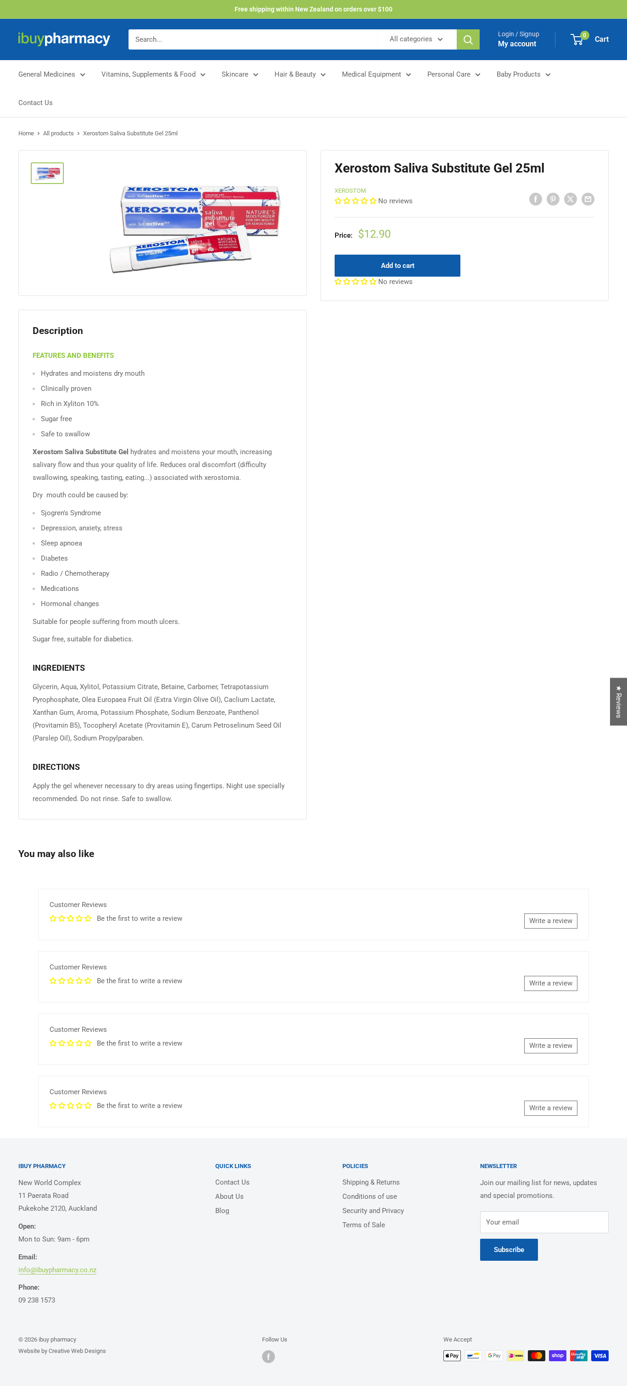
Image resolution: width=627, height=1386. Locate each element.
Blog (222, 1211)
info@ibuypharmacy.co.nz (57, 1270)
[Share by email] (588, 199)
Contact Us (35, 103)
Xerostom (350, 190)
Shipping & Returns (371, 1182)
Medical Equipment (371, 74)
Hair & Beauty (295, 74)
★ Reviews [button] (619, 701)
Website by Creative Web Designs (62, 1350)
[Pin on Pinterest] (553, 199)
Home (26, 133)
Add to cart (397, 265)
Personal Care (448, 74)
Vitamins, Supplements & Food (148, 74)
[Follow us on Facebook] (268, 1356)
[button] (356, 200)
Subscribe (509, 1250)
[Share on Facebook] (535, 199)
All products (58, 133)
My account (517, 43)
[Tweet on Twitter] (570, 199)
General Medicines (46, 74)
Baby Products (519, 74)
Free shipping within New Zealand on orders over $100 (313, 9)
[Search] (468, 39)
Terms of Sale (363, 1225)
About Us (229, 1196)
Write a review (550, 921)
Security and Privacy (373, 1211)
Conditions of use (369, 1196)
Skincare (235, 74)
